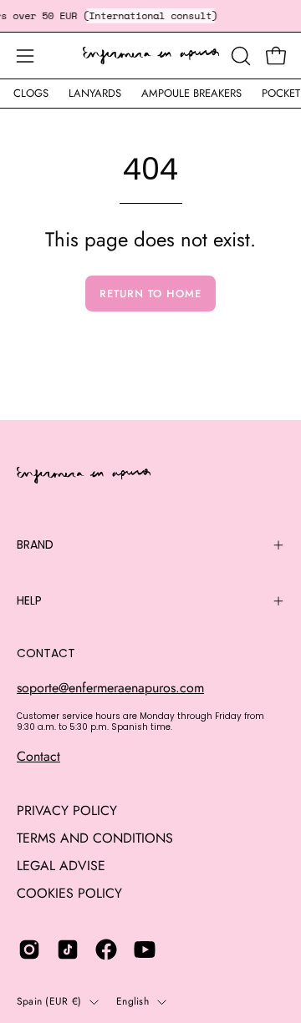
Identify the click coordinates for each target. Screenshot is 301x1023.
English (132, 1001)
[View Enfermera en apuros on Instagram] (29, 949)
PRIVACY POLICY (67, 810)
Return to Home (150, 293)
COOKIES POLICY (69, 893)
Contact (38, 756)
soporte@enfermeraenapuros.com (110, 687)
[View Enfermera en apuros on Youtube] (144, 949)
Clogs (30, 93)
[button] (239, 56)
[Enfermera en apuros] (151, 56)
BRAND (35, 544)
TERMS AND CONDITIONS (95, 838)
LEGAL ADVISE (61, 865)
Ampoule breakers (191, 93)
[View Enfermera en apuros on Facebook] (106, 949)
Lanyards (95, 93)
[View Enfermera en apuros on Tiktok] (67, 949)
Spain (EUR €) (49, 1001)
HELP (29, 600)
